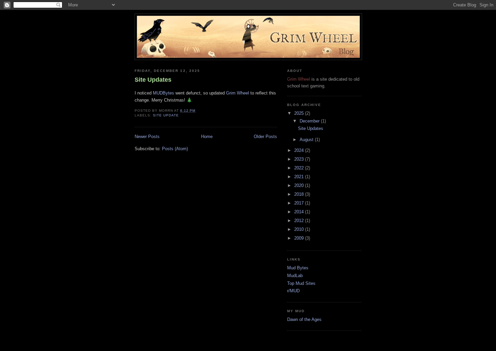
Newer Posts (147, 136)
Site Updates (153, 79)
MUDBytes (163, 93)
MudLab (295, 275)
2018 (299, 194)
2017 (299, 203)
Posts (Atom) (175, 148)
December (310, 121)
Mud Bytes (297, 267)
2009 (299, 238)
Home (207, 136)
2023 (299, 159)
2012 (299, 220)
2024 (299, 150)
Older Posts (265, 136)
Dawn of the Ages (304, 319)
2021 (299, 176)
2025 (299, 113)
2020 (299, 185)
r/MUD (293, 290)
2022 (299, 167)
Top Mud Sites (301, 283)
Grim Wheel (237, 93)
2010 (299, 229)
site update (166, 115)
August (307, 139)
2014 (299, 211)
